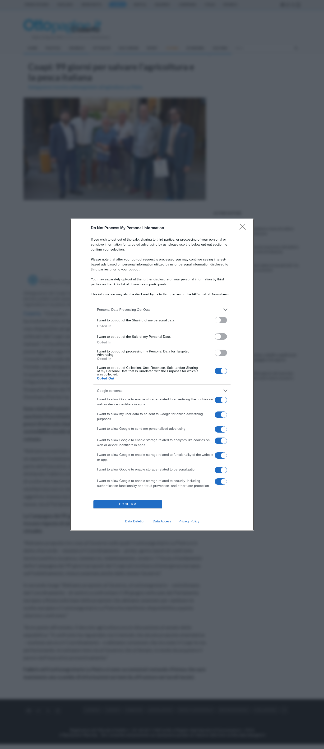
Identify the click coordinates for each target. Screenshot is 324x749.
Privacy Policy (189, 521)
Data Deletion (135, 521)
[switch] (221, 320)
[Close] (244, 228)
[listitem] (162, 309)
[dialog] (162, 374)
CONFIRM (128, 504)
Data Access (162, 521)
